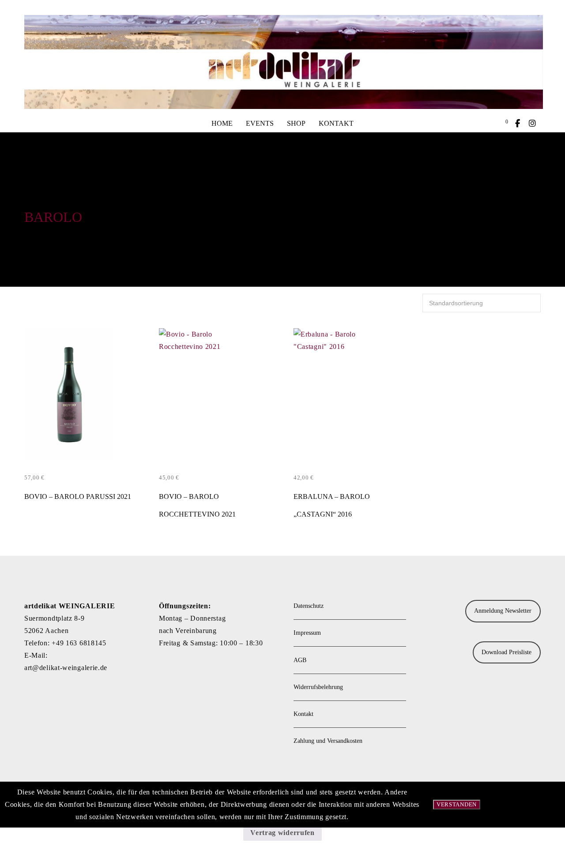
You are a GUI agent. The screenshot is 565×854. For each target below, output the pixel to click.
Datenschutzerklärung (527, 804)
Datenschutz (309, 606)
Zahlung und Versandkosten (328, 741)
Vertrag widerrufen (282, 832)
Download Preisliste (506, 652)
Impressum (307, 632)
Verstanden (457, 804)
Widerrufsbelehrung (318, 687)
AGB (300, 660)
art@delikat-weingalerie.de (65, 667)
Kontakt (303, 714)
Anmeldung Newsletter (502, 610)
